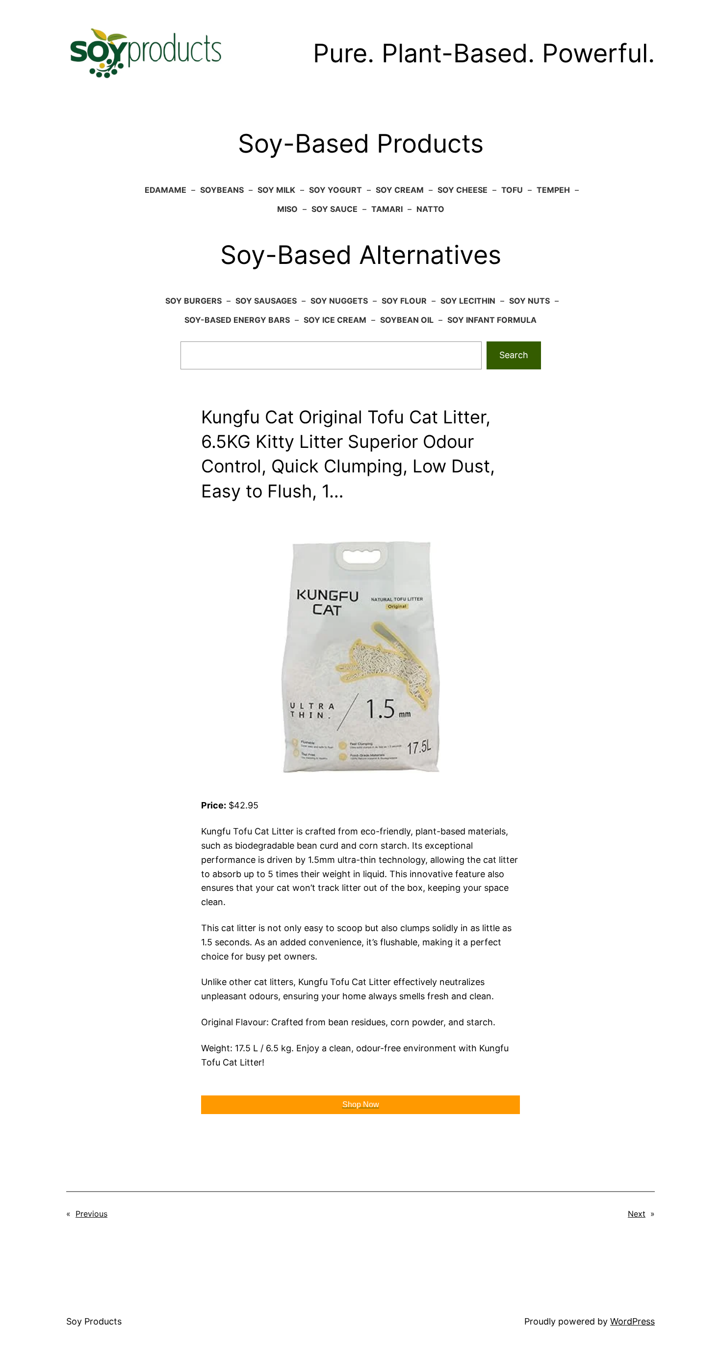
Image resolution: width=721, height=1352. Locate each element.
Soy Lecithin (467, 301)
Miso (287, 209)
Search (513, 355)
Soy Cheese (463, 190)
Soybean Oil (407, 320)
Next (636, 1214)
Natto (430, 209)
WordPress (632, 1321)
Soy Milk (276, 190)
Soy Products (94, 1321)
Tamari (387, 209)
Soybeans (222, 190)
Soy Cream (400, 190)
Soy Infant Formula (492, 320)
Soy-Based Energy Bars (237, 320)
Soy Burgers (193, 301)
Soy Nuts (529, 301)
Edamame (165, 190)
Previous (91, 1214)
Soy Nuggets (339, 301)
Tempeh (553, 190)
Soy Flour (404, 301)
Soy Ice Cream (335, 320)
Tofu (512, 190)
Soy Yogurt (335, 190)
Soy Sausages (266, 301)
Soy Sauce (334, 209)
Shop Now (360, 1104)
